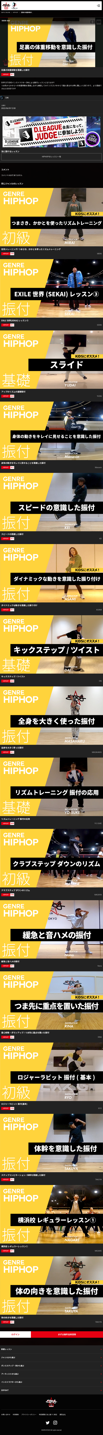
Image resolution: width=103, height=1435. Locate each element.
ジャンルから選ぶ (8, 1357)
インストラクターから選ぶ (11, 1382)
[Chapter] (92, 21)
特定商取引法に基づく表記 (48, 1414)
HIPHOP (15, 12)
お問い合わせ (5, 1414)
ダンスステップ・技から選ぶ (12, 1366)
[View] (98, 21)
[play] (52, 42)
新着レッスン (6, 1349)
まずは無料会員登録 (67, 1334)
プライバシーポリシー (28, 1414)
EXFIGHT (5, 1390)
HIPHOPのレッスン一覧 (51, 157)
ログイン (15, 1334)
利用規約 (16, 1414)
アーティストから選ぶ (10, 1374)
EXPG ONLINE (5, 12)
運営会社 (63, 1414)
